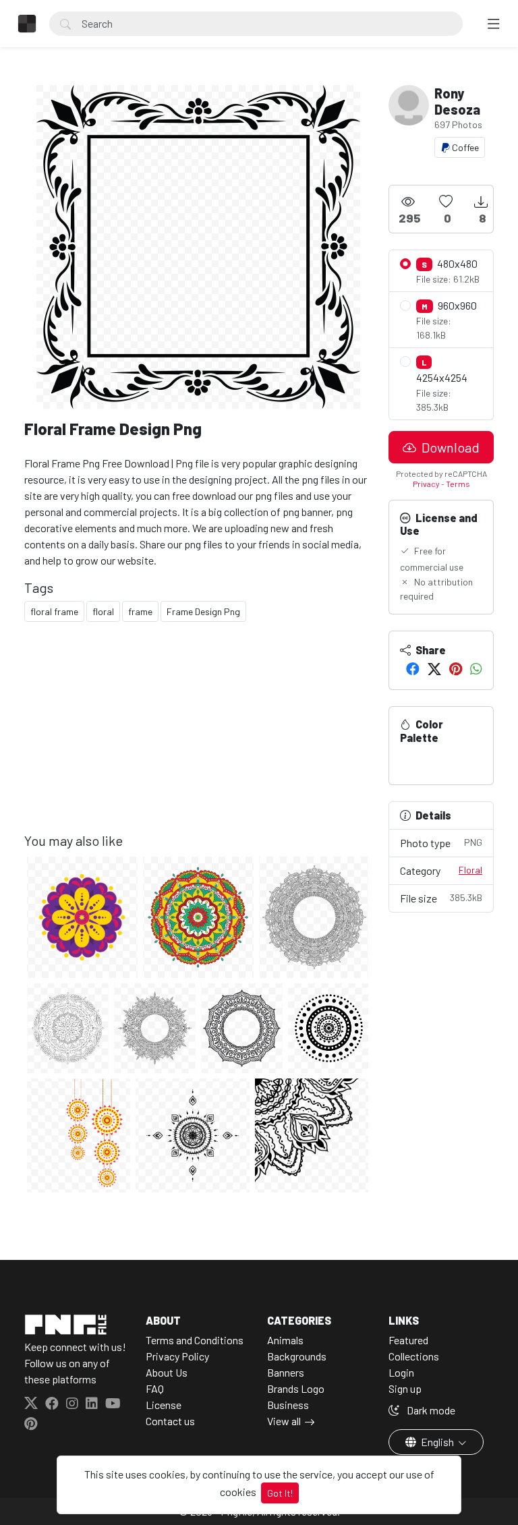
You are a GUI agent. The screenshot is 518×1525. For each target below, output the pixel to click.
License (163, 1404)
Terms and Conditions (194, 1339)
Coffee (464, 147)
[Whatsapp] (476, 668)
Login (401, 1372)
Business (288, 1404)
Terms (458, 483)
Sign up (405, 1388)
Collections (413, 1356)
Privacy (426, 483)
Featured (408, 1339)
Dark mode (430, 1410)
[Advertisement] (198, 737)
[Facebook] (413, 668)
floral (103, 611)
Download (449, 447)
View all (284, 1420)
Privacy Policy (177, 1356)
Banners (285, 1372)
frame (140, 611)
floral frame (54, 611)
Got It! (280, 1493)
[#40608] (410, 759)
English (437, 1441)
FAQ (155, 1388)
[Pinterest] (455, 668)
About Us (167, 1372)
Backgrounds (296, 1356)
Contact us (170, 1420)
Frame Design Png (203, 611)
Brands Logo (295, 1388)
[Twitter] (434, 668)
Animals (285, 1339)
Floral (470, 869)
